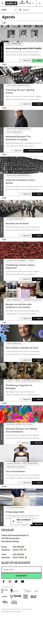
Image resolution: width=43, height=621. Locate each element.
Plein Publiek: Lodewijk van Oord (22, 348)
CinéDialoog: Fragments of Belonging (19, 386)
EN (33, 3)
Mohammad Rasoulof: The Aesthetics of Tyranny (18, 138)
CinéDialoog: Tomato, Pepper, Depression (20, 266)
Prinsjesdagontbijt (15, 512)
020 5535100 (18, 547)
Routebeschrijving (10, 541)
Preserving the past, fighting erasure (20, 91)
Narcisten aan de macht (17, 223)
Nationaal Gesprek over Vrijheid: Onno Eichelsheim (21, 430)
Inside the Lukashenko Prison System (20, 181)
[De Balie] (11, 3)
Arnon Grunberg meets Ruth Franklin (24, 48)
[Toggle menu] (2, 3)
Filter (3, 10)
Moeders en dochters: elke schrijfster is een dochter (19, 305)
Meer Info (27, 60)
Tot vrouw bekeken (15, 471)
